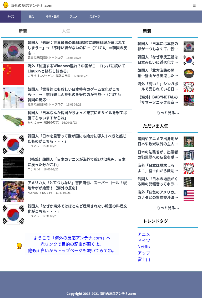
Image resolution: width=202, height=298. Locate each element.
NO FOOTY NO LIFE (40, 192)
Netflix (144, 246)
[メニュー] (194, 5)
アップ (144, 253)
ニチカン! (34, 169)
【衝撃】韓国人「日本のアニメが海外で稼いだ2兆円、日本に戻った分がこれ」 (76, 161)
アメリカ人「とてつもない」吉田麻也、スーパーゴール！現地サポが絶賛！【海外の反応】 (77, 185)
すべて (10, 16)
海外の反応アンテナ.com (32, 5)
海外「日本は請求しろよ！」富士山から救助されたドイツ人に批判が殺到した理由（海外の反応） (158, 168)
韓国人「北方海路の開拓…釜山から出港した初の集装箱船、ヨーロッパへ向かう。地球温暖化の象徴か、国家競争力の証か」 (158, 72)
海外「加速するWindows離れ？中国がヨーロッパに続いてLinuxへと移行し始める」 (76, 68)
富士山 (144, 259)
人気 (66, 31)
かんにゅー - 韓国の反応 (43, 122)
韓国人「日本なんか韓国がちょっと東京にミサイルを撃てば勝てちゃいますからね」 (77, 115)
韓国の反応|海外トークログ (45, 57)
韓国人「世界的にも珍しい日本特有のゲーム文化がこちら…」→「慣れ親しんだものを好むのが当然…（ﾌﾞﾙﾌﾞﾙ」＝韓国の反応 (77, 94)
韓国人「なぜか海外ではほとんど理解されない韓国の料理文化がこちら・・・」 (77, 208)
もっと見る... (168, 112)
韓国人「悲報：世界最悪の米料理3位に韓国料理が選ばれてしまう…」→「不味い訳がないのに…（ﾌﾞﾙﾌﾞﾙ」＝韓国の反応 (77, 47)
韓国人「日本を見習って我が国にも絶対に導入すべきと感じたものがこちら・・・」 (77, 138)
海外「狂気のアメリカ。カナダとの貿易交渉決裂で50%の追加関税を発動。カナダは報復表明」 (158, 194)
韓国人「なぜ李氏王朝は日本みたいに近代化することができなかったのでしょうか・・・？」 (158, 59)
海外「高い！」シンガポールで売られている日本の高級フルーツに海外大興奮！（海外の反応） (158, 86)
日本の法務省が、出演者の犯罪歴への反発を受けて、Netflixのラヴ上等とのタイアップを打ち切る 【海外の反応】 (158, 154)
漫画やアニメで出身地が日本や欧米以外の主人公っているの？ (158, 141)
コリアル (33, 146)
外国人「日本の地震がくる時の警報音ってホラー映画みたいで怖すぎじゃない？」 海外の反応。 (158, 181)
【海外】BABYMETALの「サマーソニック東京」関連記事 (158, 99)
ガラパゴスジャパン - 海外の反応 (49, 76)
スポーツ (94, 16)
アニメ (74, 16)
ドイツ (144, 240)
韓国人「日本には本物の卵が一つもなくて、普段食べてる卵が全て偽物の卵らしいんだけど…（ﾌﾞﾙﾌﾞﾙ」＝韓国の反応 (158, 46)
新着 (23, 31)
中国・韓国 (52, 16)
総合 (31, 16)
